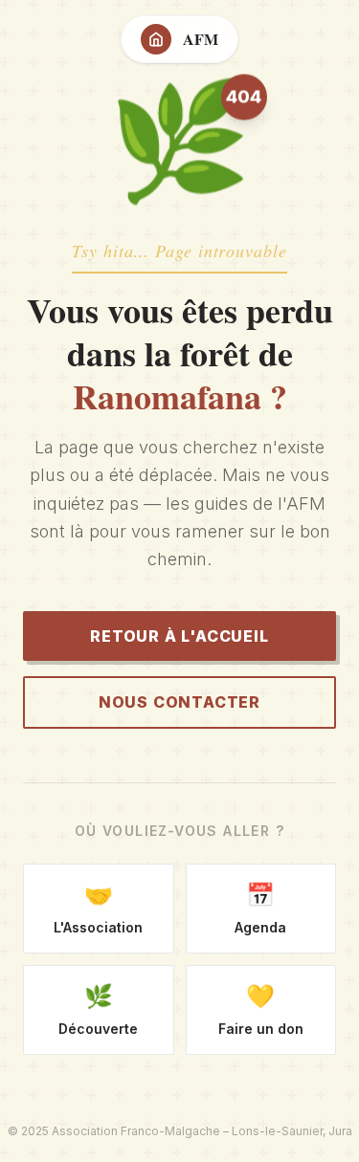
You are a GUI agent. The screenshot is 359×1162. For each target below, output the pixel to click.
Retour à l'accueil (179, 636)
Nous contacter (179, 702)
